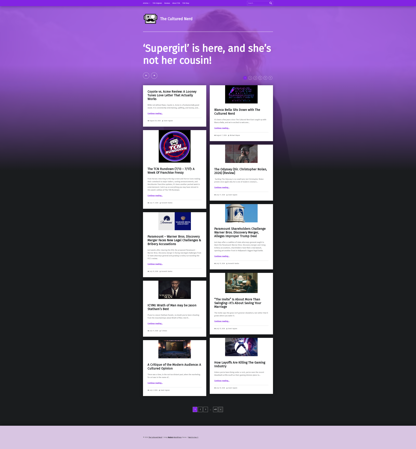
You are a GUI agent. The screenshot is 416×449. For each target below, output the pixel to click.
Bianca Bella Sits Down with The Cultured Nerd (237, 123)
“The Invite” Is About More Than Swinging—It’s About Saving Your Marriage (237, 315)
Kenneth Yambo (166, 215)
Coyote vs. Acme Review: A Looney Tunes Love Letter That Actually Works (172, 107)
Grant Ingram (168, 133)
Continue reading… (155, 126)
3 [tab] (255, 90)
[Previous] (146, 87)
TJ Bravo (164, 343)
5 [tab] (265, 90)
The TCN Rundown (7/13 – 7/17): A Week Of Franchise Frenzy (171, 183)
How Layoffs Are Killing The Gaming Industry (239, 376)
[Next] (154, 87)
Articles (145, 3)
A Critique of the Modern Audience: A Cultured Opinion (174, 378)
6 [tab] (270, 90)
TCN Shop (185, 3)
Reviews (167, 3)
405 (215, 422)
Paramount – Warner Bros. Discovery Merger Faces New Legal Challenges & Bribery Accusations (174, 252)
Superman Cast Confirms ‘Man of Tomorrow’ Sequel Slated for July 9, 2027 (202, 60)
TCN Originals (157, 3)
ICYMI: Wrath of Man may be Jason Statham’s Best (172, 319)
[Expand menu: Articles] (149, 3)
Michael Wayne (235, 147)
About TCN (176, 3)
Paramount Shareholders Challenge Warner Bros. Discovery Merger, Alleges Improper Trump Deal (240, 244)
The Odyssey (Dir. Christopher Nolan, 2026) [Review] (240, 183)
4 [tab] (260, 90)
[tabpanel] (208, 64)
